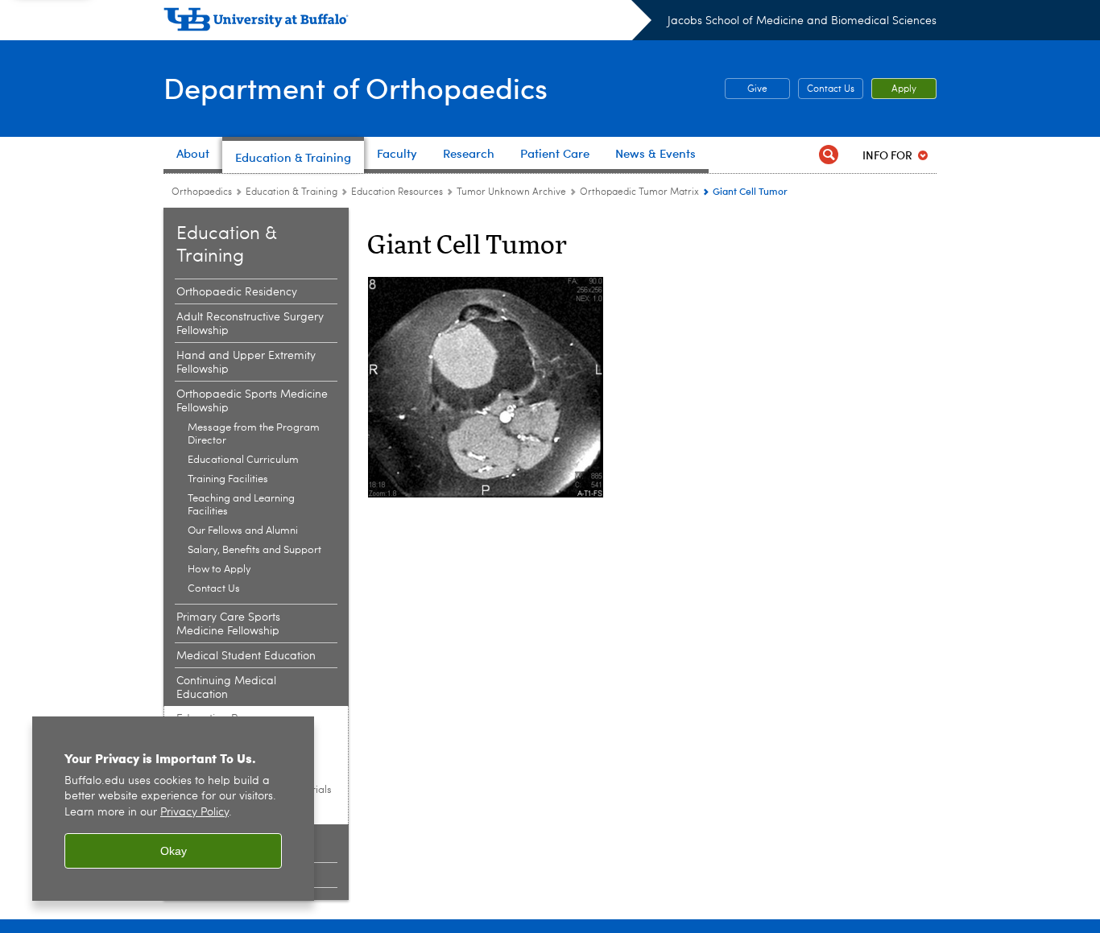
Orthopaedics (202, 192)
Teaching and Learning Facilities (241, 505)
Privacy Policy (194, 813)
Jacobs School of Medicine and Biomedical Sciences (802, 21)
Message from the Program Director (254, 434)
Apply (903, 89)
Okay (173, 850)
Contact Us (830, 89)
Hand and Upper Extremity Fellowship (246, 362)
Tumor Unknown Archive (511, 192)
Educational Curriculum (243, 460)
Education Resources (397, 192)
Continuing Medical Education (226, 687)
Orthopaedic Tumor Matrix (639, 192)
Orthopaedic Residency (236, 292)
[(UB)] (407, 22)
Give (746, 89)
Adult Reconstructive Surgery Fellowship (250, 324)
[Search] (828, 155)
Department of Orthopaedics (355, 87)
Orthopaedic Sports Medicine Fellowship (252, 401)
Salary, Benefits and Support (254, 550)
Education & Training (291, 192)
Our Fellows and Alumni (243, 531)
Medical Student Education (246, 656)
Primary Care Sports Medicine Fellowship (228, 624)
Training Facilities (228, 479)
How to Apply (219, 569)
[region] (173, 808)
